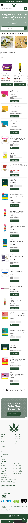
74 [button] (21, 390)
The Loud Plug (4, 73)
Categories (4, 439)
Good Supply (12, 152)
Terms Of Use (12, 510)
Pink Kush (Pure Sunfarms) (16, 180)
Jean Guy (12, 153)
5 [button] (16, 390)
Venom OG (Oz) (5, 75)
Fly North (12, 372)
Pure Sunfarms (13, 179)
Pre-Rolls (18, 49)
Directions (17, 444)
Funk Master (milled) (15, 121)
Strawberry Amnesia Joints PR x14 (18, 165)
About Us (17, 436)
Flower (3, 49)
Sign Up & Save (14, 403)
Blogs (2, 456)
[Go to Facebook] (3, 496)
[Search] (25, 8)
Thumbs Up (12, 269)
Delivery (3, 446)
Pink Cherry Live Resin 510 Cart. (18, 226)
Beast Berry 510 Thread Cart (17, 300)
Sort (9, 51)
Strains (3, 441)
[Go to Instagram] (5, 496)
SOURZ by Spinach (14, 193)
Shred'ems (12, 312)
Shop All (3, 436)
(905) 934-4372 (5, 477)
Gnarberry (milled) (14, 91)
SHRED (11, 90)
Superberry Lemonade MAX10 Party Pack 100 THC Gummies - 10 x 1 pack (18, 315)
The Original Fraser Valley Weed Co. (17, 164)
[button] (2, 5)
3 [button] (11, 390)
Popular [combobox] (11, 52)
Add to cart (8, 84)
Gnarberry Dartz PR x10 (16, 286)
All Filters (5, 52)
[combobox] (12, 8)
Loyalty (3, 459)
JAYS (11, 209)
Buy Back (17, 439)
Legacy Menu (4, 454)
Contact (17, 441)
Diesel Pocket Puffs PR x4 (16, 256)
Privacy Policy (4, 510)
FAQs (2, 452)
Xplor (11, 298)
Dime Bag (12, 254)
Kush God (12, 345)
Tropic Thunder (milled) (15, 106)
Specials (3, 444)
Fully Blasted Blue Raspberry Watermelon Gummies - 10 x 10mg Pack (18, 196)
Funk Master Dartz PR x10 (16, 241)
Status (11, 136)
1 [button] (6, 390)
